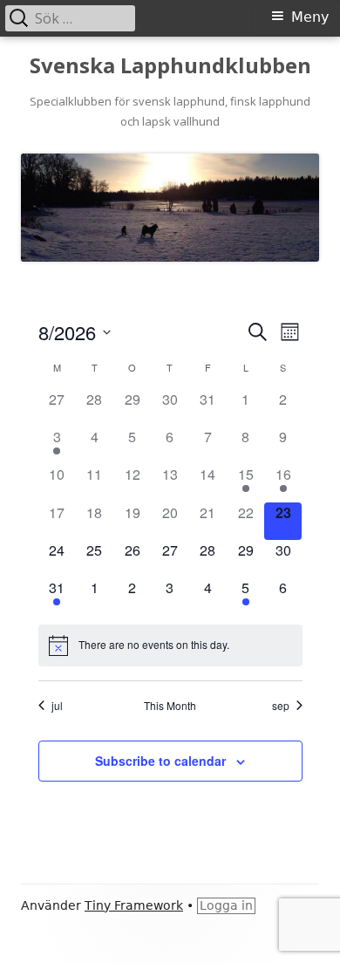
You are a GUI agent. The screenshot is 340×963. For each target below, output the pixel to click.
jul (57, 706)
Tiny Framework (134, 905)
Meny (310, 17)
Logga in (226, 905)
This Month (170, 706)
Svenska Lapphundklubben (170, 65)
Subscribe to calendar (160, 760)
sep (280, 706)
